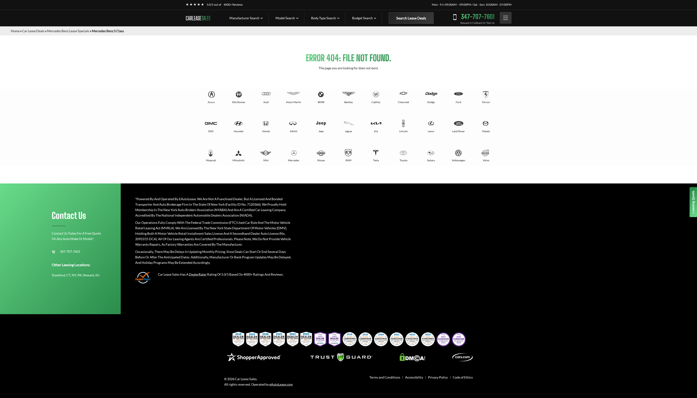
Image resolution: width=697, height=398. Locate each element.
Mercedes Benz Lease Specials (68, 31)
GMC (211, 131)
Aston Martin (293, 102)
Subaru (431, 160)
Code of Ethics (463, 377)
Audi (266, 102)
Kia (376, 131)
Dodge (431, 102)
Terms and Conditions (384, 377)
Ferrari (486, 102)
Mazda (486, 131)
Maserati (211, 160)
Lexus (431, 131)
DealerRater (198, 274)
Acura (211, 102)
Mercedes (293, 160)
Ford (458, 102)
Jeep (321, 131)
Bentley (348, 102)
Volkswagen (458, 160)
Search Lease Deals (411, 18)
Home (15, 31)
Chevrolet (403, 102)
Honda (266, 131)
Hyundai (238, 131)
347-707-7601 (477, 16)
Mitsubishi (238, 160)
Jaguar (348, 131)
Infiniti (293, 131)
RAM (348, 160)
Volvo (486, 160)
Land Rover (458, 131)
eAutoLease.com (281, 384)
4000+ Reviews (233, 4)
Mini (266, 160)
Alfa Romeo (238, 102)
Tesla (376, 160)
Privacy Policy (438, 377)
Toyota (403, 160)
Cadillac (376, 102)
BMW (321, 102)
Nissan (321, 160)
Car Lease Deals (33, 31)
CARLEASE (198, 18)
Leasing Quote (693, 202)
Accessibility (414, 377)
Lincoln (403, 131)
